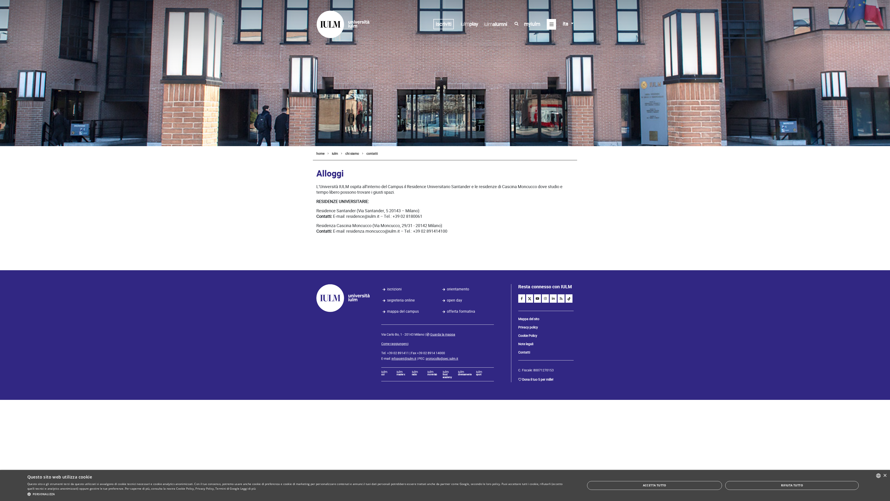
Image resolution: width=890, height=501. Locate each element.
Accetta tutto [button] (654, 485)
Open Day (454, 300)
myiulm (532, 24)
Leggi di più (248, 489)
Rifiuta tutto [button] (792, 485)
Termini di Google (227, 489)
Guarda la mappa (442, 334)
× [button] (885, 475)
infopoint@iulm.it (403, 358)
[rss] (561, 298)
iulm (384, 373)
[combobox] (878, 475)
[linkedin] (553, 298)
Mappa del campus (403, 311)
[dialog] (445, 485)
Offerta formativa (461, 311)
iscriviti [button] (443, 24)
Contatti (524, 352)
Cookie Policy (527, 335)
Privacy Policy (204, 489)
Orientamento (458, 289)
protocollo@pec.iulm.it (442, 358)
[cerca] (516, 24)
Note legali (525, 344)
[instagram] (545, 298)
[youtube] (537, 298)
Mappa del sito (528, 319)
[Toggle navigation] (551, 24)
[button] (298, 494)
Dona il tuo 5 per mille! (537, 379)
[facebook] (521, 298)
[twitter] (529, 298)
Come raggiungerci (394, 343)
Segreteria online (401, 300)
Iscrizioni (394, 289)
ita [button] (566, 23)
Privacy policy (528, 327)
